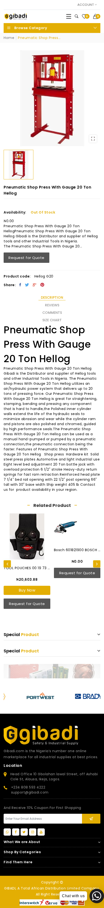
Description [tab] (52, 297)
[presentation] (7, 564)
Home (9, 37)
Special (21, 634)
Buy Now (27, 590)
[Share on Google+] (35, 285)
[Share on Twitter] (27, 285)
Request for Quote (26, 257)
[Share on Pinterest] (42, 285)
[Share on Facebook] (20, 285)
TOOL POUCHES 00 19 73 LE (27, 568)
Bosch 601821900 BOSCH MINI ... (77, 550)
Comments (52, 312)
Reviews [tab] (52, 305)
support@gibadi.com (30, 792)
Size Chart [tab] (52, 320)
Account (86, 4)
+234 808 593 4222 (28, 787)
